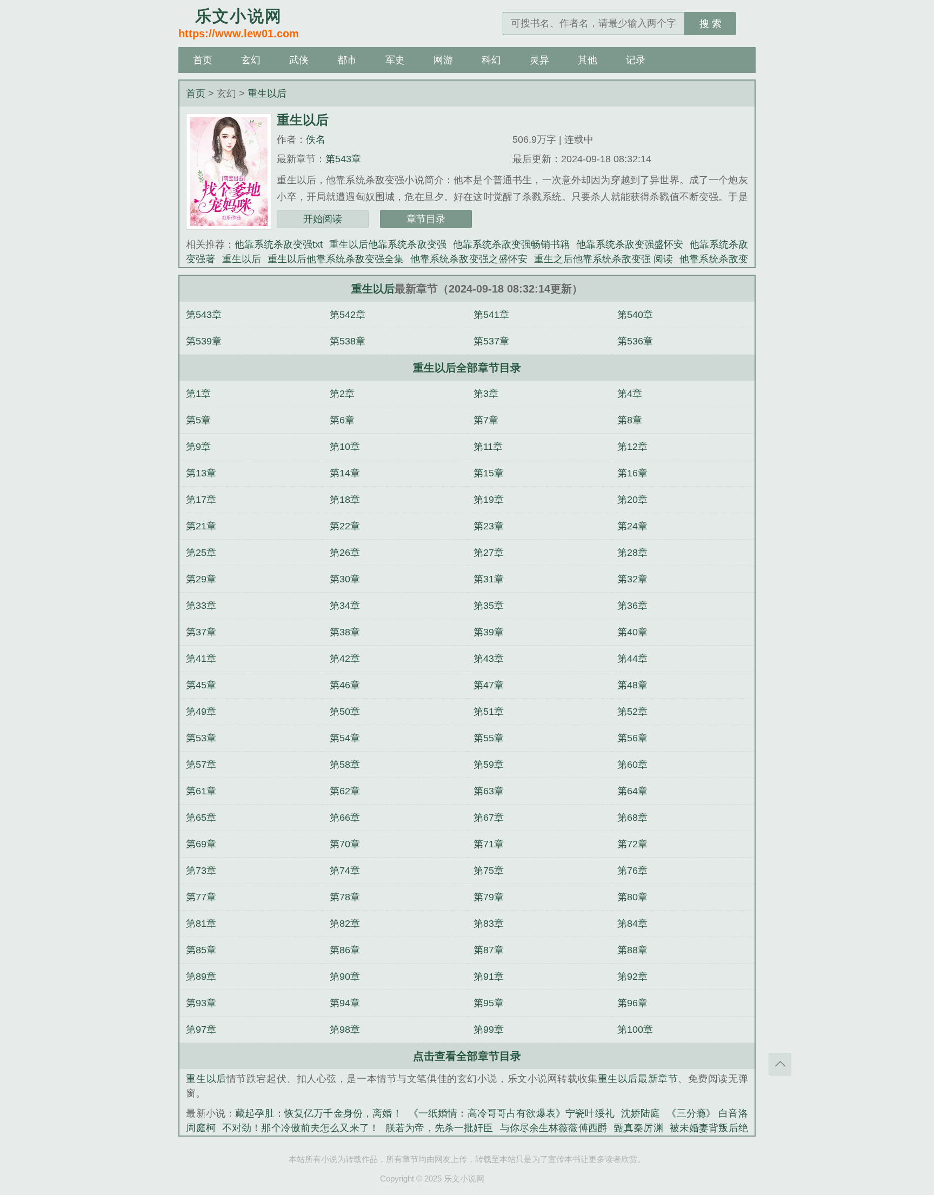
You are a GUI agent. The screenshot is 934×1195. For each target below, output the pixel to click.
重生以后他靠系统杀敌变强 (387, 244)
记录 (635, 60)
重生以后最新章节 (638, 1078)
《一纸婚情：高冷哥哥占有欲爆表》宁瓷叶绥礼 (512, 1113)
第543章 (343, 159)
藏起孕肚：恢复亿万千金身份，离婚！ (318, 1113)
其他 (587, 60)
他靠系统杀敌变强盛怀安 (629, 244)
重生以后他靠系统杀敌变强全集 (336, 259)
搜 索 (710, 23)
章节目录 (425, 219)
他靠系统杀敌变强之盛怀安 (469, 259)
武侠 (299, 60)
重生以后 (267, 93)
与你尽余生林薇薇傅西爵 (554, 1128)
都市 (347, 60)
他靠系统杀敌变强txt (279, 244)
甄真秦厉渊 (638, 1128)
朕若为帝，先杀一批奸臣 (439, 1128)
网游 (443, 60)
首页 (202, 60)
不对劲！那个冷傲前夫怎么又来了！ (300, 1128)
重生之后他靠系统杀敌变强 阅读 (603, 259)
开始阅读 (322, 219)
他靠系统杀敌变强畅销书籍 (511, 244)
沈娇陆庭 (641, 1113)
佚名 (315, 139)
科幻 (491, 60)
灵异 (539, 60)
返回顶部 (780, 1064)
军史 (395, 60)
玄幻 (251, 60)
